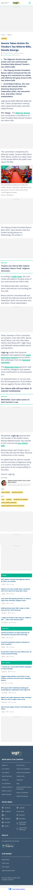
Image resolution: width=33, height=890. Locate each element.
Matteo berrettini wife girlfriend (13, 505)
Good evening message (9, 502)
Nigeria (9, 35)
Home (3, 35)
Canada (8, 499)
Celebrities (4, 671)
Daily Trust (17, 276)
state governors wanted (16, 356)
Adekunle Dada (7, 55)
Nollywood (4, 702)
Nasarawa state (12, 367)
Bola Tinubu (6, 492)
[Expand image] (31, 167)
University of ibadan (20, 499)
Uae (3, 499)
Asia (3, 683)
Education (4, 613)
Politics (3, 584)
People (3, 593)
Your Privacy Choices (18, 889)
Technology (4, 692)
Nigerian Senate (22, 113)
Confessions (5, 622)
